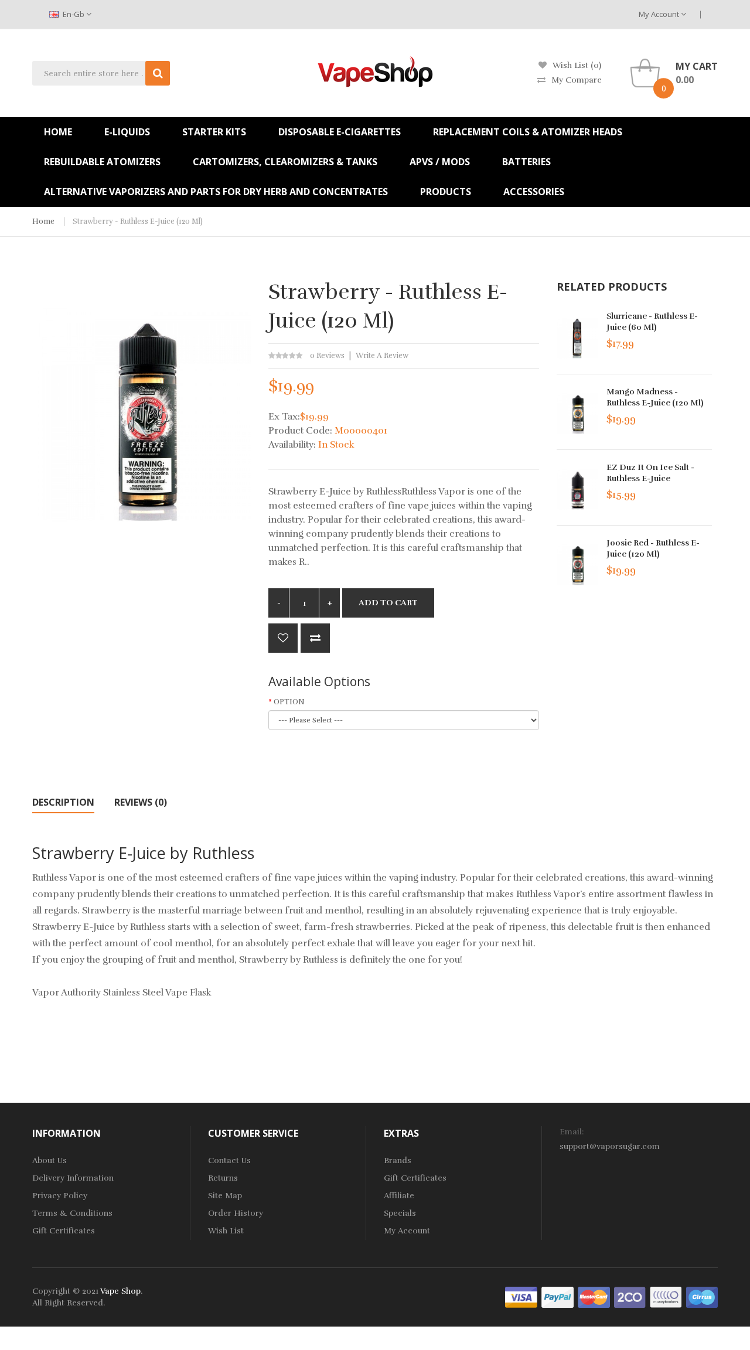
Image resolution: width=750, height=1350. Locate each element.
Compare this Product (315, 638)
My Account (660, 14)
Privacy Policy (59, 1196)
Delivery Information (73, 1178)
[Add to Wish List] (283, 638)
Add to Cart (388, 603)
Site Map (225, 1196)
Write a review (382, 355)
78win (149, 1315)
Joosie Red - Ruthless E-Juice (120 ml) (653, 548)
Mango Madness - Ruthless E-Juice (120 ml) (654, 397)
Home (43, 221)
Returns (223, 1178)
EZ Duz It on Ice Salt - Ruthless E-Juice (650, 472)
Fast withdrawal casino (657, 1326)
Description (63, 802)
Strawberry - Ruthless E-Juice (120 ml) (138, 221)
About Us (49, 1160)
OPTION (289, 702)
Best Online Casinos (573, 1326)
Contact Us (229, 1160)
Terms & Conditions (72, 1213)
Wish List (226, 1231)
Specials (400, 1213)
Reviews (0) (140, 802)
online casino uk (255, 1315)
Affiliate (399, 1196)
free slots (343, 1326)
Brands (397, 1160)
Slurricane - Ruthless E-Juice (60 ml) (652, 321)
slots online (384, 1326)
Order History (235, 1213)
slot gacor (437, 1315)
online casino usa (691, 1315)
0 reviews (327, 355)
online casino (631, 1315)
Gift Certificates (63, 1231)
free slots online (191, 1315)
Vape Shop (120, 1291)
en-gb (73, 14)
